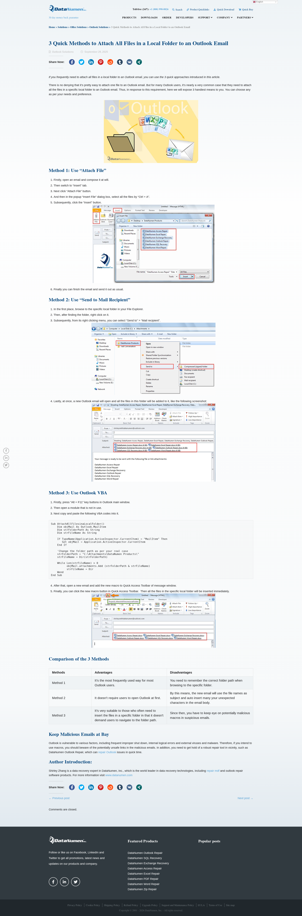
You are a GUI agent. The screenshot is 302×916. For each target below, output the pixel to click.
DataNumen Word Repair (143, 884)
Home (52, 27)
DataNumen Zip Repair (142, 889)
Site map (230, 905)
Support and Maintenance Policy (178, 905)
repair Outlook (107, 752)
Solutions (62, 27)
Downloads (149, 17)
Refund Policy (131, 905)
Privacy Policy (74, 905)
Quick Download (225, 9)
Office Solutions (78, 27)
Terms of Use (215, 905)
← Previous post (59, 798)
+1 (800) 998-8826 (159, 9)
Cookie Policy (93, 905)
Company (223, 17)
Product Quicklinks (199, 9)
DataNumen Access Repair (145, 868)
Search (178, 9)
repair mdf (213, 770)
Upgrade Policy (150, 905)
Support (204, 17)
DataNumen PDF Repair (143, 878)
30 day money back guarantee (63, 17)
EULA (201, 905)
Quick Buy (247, 9)
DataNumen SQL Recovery (145, 858)
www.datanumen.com (118, 775)
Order (166, 17)
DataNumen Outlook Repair (145, 852)
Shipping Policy (112, 905)
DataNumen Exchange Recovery (148, 863)
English (259, 2)
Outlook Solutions (98, 27)
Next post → (245, 798)
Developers (184, 17)
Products (129, 17)
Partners (244, 17)
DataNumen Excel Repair (144, 873)
